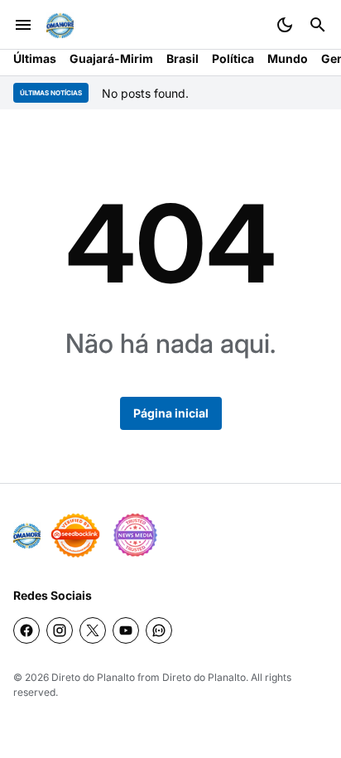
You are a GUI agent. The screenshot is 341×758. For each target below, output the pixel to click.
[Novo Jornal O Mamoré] (60, 25)
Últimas (34, 58)
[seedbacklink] (75, 535)
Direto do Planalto (93, 677)
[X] (92, 630)
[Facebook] (26, 630)
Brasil (182, 58)
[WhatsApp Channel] (159, 630)
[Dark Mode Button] (284, 24)
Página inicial (171, 413)
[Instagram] (59, 630)
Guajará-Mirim (111, 58)
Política (233, 58)
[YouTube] (126, 630)
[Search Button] (317, 24)
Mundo (287, 58)
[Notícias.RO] (27, 535)
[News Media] (135, 535)
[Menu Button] (23, 24)
